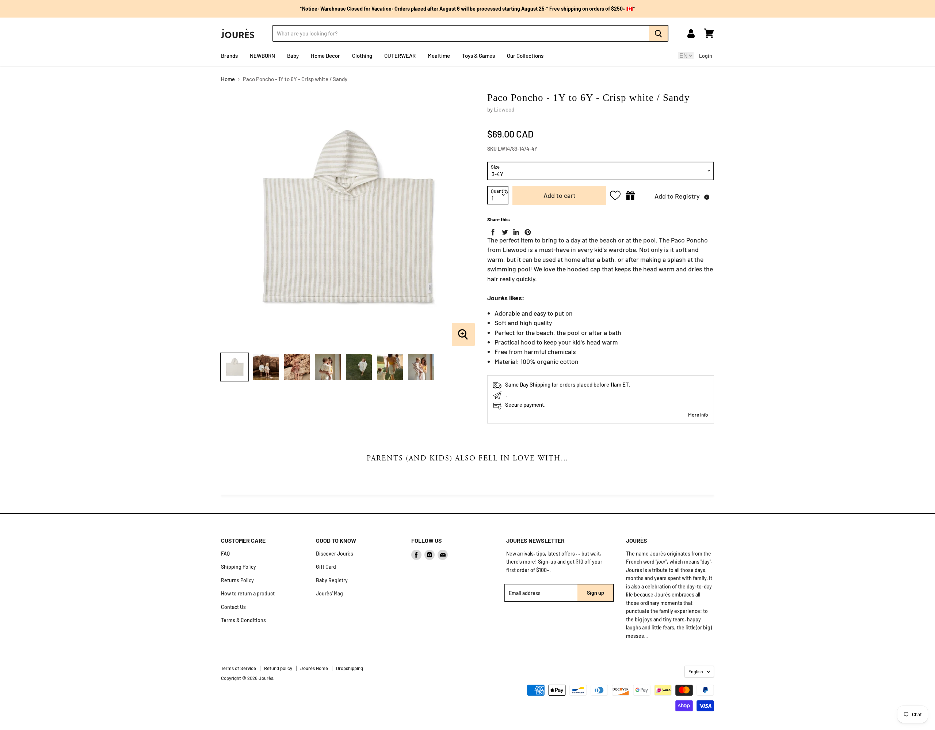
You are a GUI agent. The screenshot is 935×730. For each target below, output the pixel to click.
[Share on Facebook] (491, 230)
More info (698, 414)
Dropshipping (349, 668)
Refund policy (278, 668)
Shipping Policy (238, 567)
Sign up (595, 593)
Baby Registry (332, 580)
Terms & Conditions (243, 620)
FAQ (225, 553)
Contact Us (233, 607)
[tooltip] (706, 197)
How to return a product (248, 593)
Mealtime (439, 55)
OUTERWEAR (400, 55)
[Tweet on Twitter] (503, 230)
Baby (293, 55)
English (695, 671)
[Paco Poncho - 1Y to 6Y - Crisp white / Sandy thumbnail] (234, 367)
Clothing (362, 55)
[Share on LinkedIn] (514, 230)
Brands (229, 55)
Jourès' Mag (329, 593)
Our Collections (525, 55)
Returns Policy (237, 580)
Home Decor (325, 55)
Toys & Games (478, 55)
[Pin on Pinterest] (526, 230)
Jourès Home (314, 668)
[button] (676, 195)
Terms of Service (238, 668)
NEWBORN (262, 55)
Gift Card (326, 567)
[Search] (658, 33)
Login (705, 56)
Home (228, 79)
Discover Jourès (334, 553)
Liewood (504, 109)
